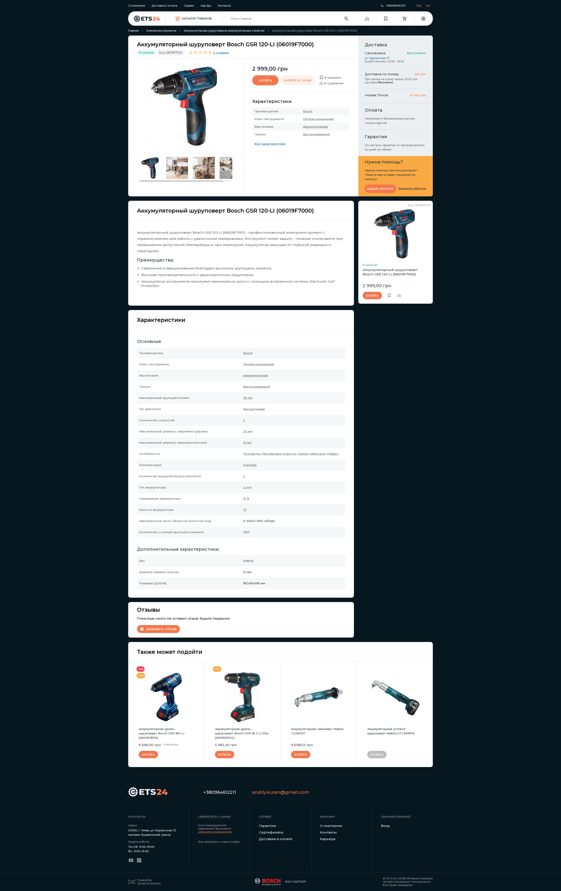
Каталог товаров (197, 18)
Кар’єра (206, 5)
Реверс (333, 453)
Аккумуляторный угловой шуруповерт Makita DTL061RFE (391, 731)
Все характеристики (269, 143)
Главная (133, 30)
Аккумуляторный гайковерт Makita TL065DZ (317, 731)
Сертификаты (271, 832)
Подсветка (251, 453)
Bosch (307, 111)
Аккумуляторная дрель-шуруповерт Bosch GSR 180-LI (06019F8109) (161, 733)
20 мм (247, 431)
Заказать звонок (412, 189)
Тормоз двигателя (311, 453)
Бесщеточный (254, 409)
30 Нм (247, 398)
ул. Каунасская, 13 (377, 58)
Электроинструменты (161, 30)
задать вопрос (380, 188)
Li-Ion (247, 487)
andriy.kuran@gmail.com (280, 792)
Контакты (224, 5)
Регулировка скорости (279, 453)
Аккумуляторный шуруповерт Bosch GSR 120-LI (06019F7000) (390, 272)
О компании (136, 5)
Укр (418, 5)
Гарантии (267, 826)
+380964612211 (395, 5)
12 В (246, 498)
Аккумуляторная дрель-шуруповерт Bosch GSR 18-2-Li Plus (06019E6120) (242, 733)
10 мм (247, 442)
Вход (385, 826)
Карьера (327, 839)
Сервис (189, 5)
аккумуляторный (315, 126)
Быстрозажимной (316, 134)
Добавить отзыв (161, 629)
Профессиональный (318, 119)
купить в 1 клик (298, 80)
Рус (428, 5)
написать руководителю (215, 832)
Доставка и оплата (164, 5)
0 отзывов (221, 52)
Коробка (250, 465)
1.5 (245, 509)
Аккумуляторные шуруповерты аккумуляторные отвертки (224, 30)
